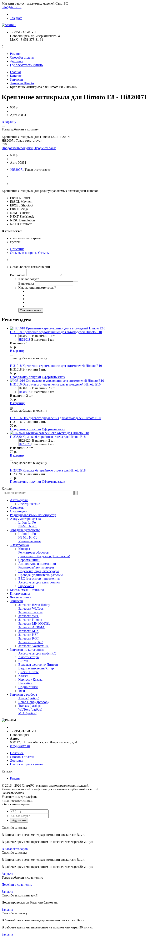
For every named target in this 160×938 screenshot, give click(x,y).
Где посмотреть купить (26, 65)
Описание (17, 249)
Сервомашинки (29, 560)
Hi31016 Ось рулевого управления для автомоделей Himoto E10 (55, 384)
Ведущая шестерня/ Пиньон (38, 664)
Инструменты (20, 593)
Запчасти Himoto (22, 83)
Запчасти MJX (28, 631)
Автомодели (19, 500)
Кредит (15, 778)
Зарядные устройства (25, 530)
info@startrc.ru (11, 7)
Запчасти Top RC (30, 642)
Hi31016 (25, 392)
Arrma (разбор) (28, 698)
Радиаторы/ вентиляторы (36, 567)
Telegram (16, 18)
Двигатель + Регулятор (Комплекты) (44, 556)
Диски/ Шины (28, 672)
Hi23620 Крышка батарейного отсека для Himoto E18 (48, 436)
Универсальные (29, 541)
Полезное (17, 753)
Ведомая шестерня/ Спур (36, 668)
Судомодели (19, 511)
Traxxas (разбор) (29, 705)
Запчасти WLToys (31, 608)
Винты (23, 661)
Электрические (29, 504)
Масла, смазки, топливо (27, 590)
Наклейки (25, 683)
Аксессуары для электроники (39, 582)
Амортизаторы (28, 657)
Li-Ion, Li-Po (27, 522)
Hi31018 (25, 339)
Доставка (16, 61)
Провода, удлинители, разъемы (40, 575)
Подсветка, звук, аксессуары (38, 571)
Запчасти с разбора (23, 694)
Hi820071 (17, 169)
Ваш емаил (26, 283)
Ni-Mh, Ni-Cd (27, 526)
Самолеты (17, 507)
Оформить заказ (45, 148)
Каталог (15, 75)
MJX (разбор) (27, 713)
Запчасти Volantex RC (33, 646)
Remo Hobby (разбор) (33, 702)
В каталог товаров (15, 849)
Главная (15, 72)
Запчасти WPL (28, 616)
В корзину (9, 122)
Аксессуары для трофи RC (37, 653)
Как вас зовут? (28, 279)
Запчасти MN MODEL (34, 623)
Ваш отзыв (17, 275)
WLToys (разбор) (30, 709)
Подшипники (28, 687)
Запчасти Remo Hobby (34, 605)
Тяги (21, 690)
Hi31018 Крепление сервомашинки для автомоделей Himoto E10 (56, 332)
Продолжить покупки (17, 148)
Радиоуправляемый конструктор (33, 515)
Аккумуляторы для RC (26, 519)
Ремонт (15, 53)
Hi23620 (25, 444)
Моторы (24, 548)
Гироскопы (26, 586)
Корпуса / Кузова (30, 679)
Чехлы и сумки (20, 597)
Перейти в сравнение (17, 884)
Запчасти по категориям (27, 649)
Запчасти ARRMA (31, 627)
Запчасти (16, 79)
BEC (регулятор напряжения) (39, 578)
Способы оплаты (22, 57)
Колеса (23, 676)
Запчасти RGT (28, 638)
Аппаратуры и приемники (37, 563)
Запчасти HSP (28, 634)
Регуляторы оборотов (33, 552)
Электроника (19, 545)
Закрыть (7, 873)
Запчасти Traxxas (30, 612)
